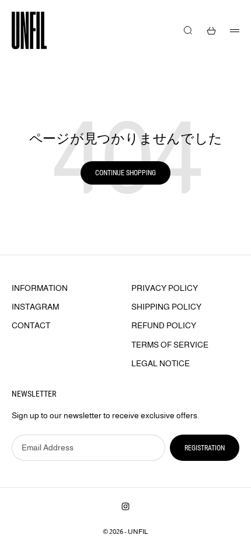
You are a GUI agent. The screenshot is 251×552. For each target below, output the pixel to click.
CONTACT (31, 325)
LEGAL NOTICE (160, 363)
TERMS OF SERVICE (169, 344)
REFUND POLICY (163, 325)
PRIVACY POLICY (164, 288)
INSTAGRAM (35, 306)
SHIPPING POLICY (166, 306)
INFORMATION (40, 288)
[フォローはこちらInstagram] (125, 506)
